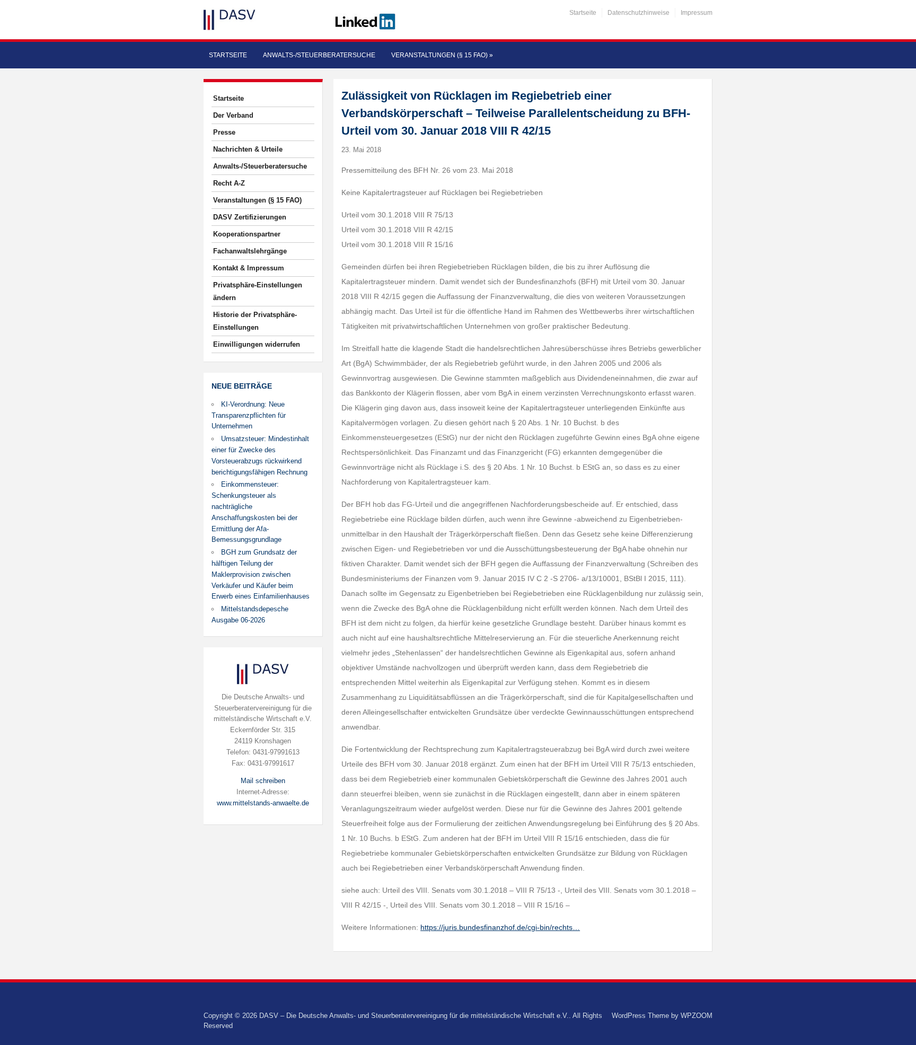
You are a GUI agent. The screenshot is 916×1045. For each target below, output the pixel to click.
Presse (224, 132)
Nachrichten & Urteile (248, 149)
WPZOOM (696, 1016)
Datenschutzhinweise (638, 12)
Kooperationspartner (246, 234)
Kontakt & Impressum (248, 268)
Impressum (696, 12)
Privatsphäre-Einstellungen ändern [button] (257, 291)
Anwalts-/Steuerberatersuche (319, 55)
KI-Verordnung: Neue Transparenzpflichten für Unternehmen (249, 415)
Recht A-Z (229, 183)
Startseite (582, 12)
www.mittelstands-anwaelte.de (263, 803)
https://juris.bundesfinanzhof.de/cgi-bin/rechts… (500, 927)
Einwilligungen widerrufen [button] (256, 344)
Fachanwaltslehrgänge (250, 251)
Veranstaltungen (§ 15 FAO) (442, 55)
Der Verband (233, 115)
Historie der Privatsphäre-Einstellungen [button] (255, 321)
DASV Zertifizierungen (249, 217)
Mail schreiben (263, 781)
